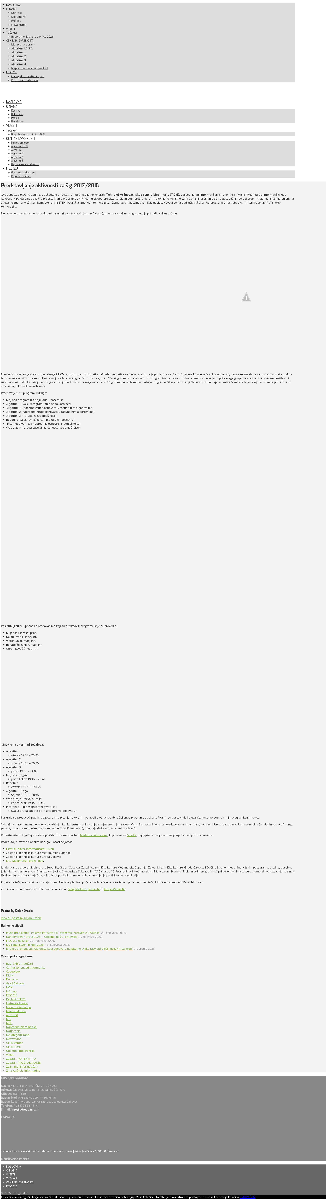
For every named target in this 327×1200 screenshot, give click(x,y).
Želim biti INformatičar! (22, 1066)
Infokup (11, 991)
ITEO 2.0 (11, 995)
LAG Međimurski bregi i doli (24, 861)
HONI (9, 987)
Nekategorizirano (17, 1035)
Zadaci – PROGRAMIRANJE (23, 1063)
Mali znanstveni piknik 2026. (25, 945)
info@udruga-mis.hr (25, 1109)
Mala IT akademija (18, 1007)
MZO (9, 1023)
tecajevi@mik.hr (114, 889)
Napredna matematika (21, 1027)
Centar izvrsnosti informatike (25, 967)
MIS (8, 1019)
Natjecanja (13, 1031)
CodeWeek (13, 971)
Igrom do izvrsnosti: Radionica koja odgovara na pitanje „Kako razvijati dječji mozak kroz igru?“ (69, 949)
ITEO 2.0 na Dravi (17, 941)
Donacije (12, 979)
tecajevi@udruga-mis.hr (84, 889)
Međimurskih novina (94, 835)
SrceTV (131, 835)
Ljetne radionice (17, 1003)
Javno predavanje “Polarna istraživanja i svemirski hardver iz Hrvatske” (53, 933)
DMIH (10, 975)
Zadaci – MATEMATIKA (21, 1059)
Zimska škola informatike (23, 1070)
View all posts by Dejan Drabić (21, 918)
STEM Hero (13, 1047)
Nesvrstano (13, 1039)
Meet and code (16, 1011)
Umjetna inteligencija (20, 1051)
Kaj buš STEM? (16, 999)
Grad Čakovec (15, 983)
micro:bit (12, 1015)
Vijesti (10, 1055)
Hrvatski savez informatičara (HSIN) (30, 849)
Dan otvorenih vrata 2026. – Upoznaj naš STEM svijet (41, 937)
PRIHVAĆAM (248, 1197)
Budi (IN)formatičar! (19, 963)
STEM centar (14, 1043)
